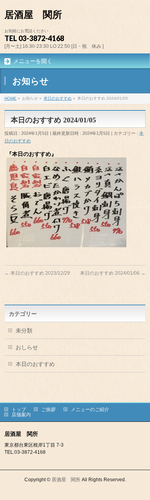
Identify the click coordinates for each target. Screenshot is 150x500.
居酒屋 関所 (33, 15)
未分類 (24, 330)
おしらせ (27, 347)
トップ (19, 409)
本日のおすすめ (35, 364)
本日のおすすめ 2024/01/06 (113, 273)
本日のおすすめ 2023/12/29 (37, 273)
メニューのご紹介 (90, 409)
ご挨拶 (48, 409)
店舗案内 (21, 414)
